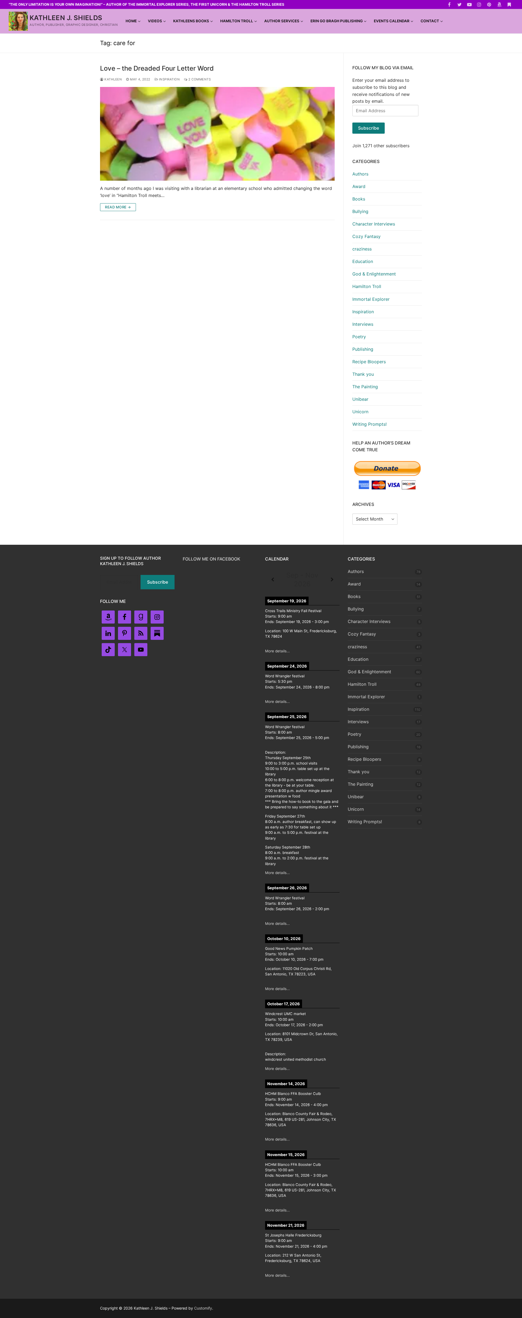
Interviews (362, 324)
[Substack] (509, 4)
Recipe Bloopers (369, 361)
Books (358, 199)
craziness (362, 249)
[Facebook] (449, 4)
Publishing (362, 349)
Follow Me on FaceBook (211, 559)
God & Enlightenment (374, 274)
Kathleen (113, 79)
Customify (203, 1308)
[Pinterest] (489, 4)
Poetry (359, 336)
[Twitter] (459, 4)
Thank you (363, 374)
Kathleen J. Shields (66, 18)
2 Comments (199, 79)
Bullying (360, 211)
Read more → (118, 207)
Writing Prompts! (369, 424)
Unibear (360, 399)
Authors (360, 174)
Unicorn (360, 411)
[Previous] (272, 580)
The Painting (365, 386)
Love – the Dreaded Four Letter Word (157, 68)
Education (362, 261)
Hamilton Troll (366, 286)
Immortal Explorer (371, 299)
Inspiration (169, 79)
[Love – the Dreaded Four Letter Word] (217, 134)
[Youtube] (469, 4)
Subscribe (368, 128)
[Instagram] (479, 4)
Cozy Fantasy (366, 236)
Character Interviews (373, 224)
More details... (277, 651)
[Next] (332, 580)
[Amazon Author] (499, 4)
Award (358, 186)
